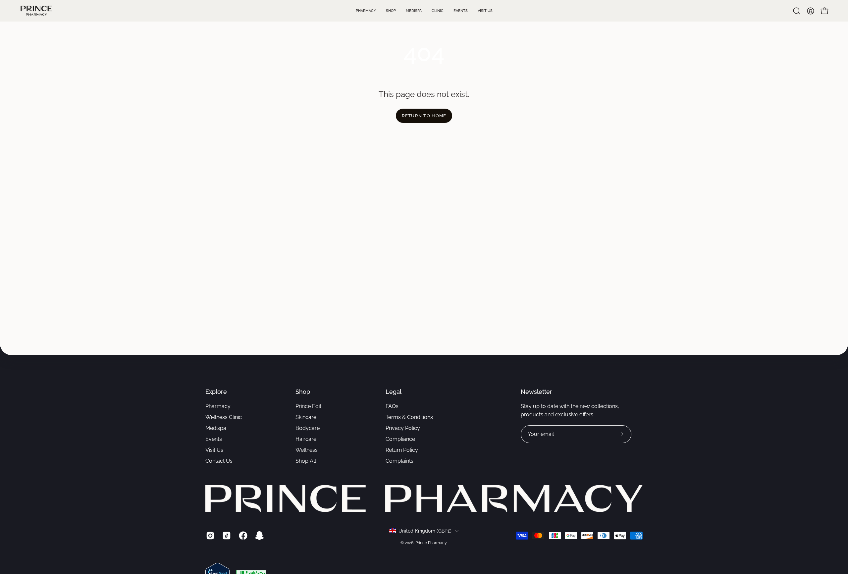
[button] (797, 11)
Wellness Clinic (223, 417)
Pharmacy (218, 406)
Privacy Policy (403, 428)
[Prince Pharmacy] (36, 11)
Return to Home (424, 115)
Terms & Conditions (409, 417)
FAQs (392, 406)
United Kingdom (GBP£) (424, 531)
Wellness (306, 450)
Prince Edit (308, 406)
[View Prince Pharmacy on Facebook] (242, 536)
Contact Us (219, 461)
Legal (393, 391)
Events (213, 439)
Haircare (305, 439)
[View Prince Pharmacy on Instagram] (209, 536)
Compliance (400, 439)
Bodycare (307, 428)
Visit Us (214, 450)
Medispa (215, 428)
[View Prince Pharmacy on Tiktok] (225, 536)
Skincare (305, 417)
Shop (302, 391)
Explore (216, 391)
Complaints (399, 461)
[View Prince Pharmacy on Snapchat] (258, 536)
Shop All (305, 461)
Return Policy (402, 450)
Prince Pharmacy (431, 543)
